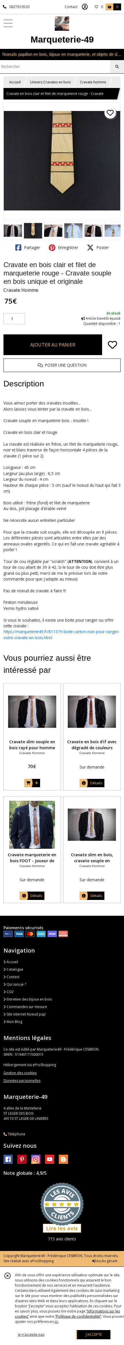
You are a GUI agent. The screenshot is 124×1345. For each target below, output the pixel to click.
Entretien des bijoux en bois (29, 999)
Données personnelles (21, 1080)
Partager (31, 247)
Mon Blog (14, 1021)
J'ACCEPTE (94, 1334)
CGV (10, 991)
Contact (71, 6)
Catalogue (14, 969)
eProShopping (42, 1260)
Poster (102, 247)
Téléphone (16, 1134)
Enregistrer (67, 247)
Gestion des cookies (20, 1072)
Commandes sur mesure (26, 1006)
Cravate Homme (20, 290)
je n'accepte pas (31, 1334)
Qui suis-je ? (16, 984)
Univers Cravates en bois (50, 82)
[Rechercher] (117, 66)
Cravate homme (93, 82)
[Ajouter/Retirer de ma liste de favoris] (112, 344)
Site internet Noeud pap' (26, 1014)
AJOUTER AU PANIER (52, 345)
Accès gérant (106, 1260)
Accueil (15, 82)
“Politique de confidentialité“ (78, 1316)
